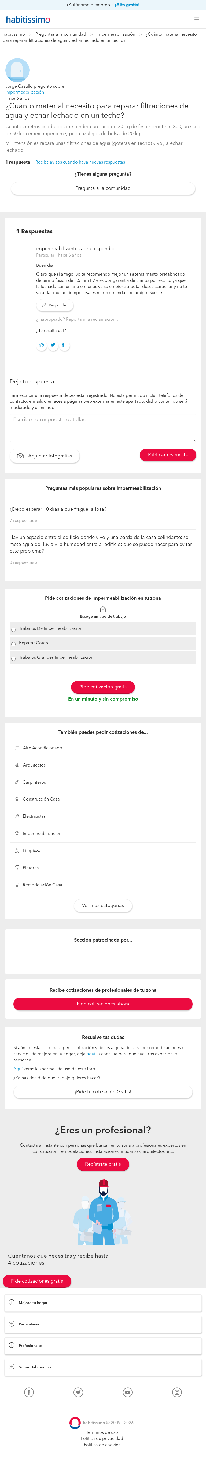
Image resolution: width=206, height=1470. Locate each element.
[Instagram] (177, 1394)
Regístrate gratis (103, 1164)
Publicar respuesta (168, 455)
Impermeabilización (116, 34)
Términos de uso (102, 1433)
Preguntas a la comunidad (60, 34)
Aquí (18, 1069)
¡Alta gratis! (127, 5)
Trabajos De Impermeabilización (50, 629)
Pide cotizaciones (103, 1460)
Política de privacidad (102, 1439)
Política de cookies (102, 1445)
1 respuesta (17, 162)
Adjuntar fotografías (49, 456)
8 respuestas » (23, 563)
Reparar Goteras (35, 643)
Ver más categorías (103, 905)
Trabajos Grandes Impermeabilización (56, 658)
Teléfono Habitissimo (24, 1405)
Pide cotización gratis (103, 687)
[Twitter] (78, 1394)
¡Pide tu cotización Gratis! (103, 1092)
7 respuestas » (23, 521)
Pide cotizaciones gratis (37, 1281)
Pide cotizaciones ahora (103, 1004)
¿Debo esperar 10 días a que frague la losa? (58, 509)
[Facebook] (29, 1394)
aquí (91, 1054)
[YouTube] (128, 1394)
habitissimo (14, 34)
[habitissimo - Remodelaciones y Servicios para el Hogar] (27, 19)
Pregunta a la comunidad (103, 188)
